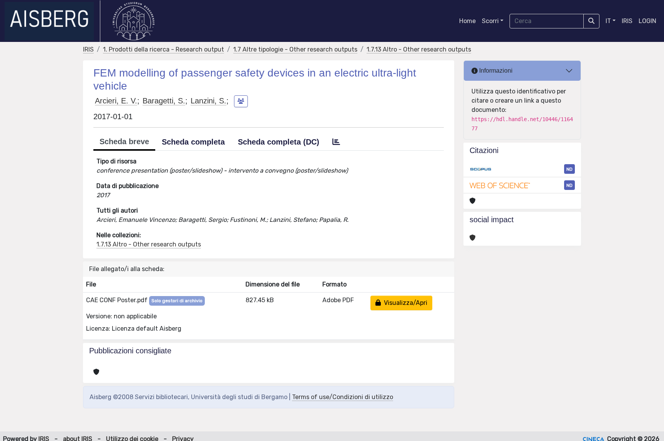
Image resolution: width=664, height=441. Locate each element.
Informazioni (495, 70)
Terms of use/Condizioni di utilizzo (342, 397)
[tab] (336, 142)
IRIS (627, 21)
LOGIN (647, 21)
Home (467, 21)
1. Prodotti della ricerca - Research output (163, 49)
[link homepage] (52, 21)
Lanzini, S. (208, 101)
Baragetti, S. (164, 101)
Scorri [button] (490, 21)
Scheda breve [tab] (124, 141)
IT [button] (608, 21)
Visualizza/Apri (404, 302)
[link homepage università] (133, 21)
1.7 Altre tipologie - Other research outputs (295, 49)
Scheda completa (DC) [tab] (278, 142)
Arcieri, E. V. (116, 101)
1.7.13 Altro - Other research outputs (419, 49)
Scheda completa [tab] (193, 142)
